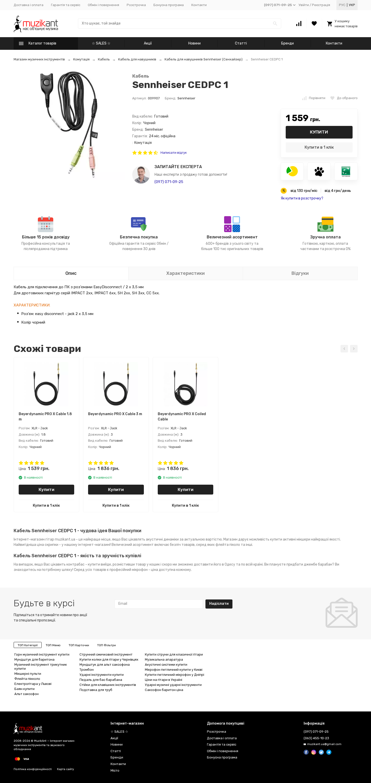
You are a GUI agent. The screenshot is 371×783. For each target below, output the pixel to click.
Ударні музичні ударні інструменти (173, 685)
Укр (352, 5)
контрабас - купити (83, 564)
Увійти (304, 5)
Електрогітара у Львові (32, 684)
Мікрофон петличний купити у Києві (173, 670)
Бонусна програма (168, 5)
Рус (342, 5)
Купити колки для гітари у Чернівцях (109, 659)
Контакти (199, 5)
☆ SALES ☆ (101, 43)
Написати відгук (174, 152)
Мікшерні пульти (27, 674)
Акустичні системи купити (166, 664)
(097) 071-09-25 (168, 182)
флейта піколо (228, 545)
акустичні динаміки (162, 539)
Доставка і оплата (28, 5)
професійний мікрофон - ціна (134, 570)
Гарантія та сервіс (65, 5)
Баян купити (24, 689)
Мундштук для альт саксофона (105, 664)
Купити (319, 132)
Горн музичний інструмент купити (41, 654)
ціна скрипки (47, 545)
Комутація (81, 59)
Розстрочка (136, 5)
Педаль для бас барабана (101, 680)
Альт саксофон (26, 694)
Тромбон (87, 670)
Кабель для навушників (137, 59)
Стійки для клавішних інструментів (108, 685)
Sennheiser (186, 98)
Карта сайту (65, 769)
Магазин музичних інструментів (39, 59)
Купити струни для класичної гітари (174, 654)
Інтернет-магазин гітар (34, 539)
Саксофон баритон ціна (164, 690)
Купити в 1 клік (319, 147)
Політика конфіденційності (33, 769)
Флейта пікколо (27, 679)
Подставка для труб (96, 690)
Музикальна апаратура (164, 659)
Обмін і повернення (103, 5)
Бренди (287, 43)
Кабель (104, 59)
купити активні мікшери (290, 539)
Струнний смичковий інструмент (106, 654)
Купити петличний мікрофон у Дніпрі (174, 675)
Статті (241, 43)
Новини (194, 43)
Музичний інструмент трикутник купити (40, 666)
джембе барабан (318, 564)
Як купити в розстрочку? (302, 198)
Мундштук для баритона (34, 659)
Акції (148, 43)
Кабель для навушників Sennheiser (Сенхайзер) (204, 59)
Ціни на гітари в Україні (163, 680)
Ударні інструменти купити (102, 675)
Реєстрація (321, 5)
